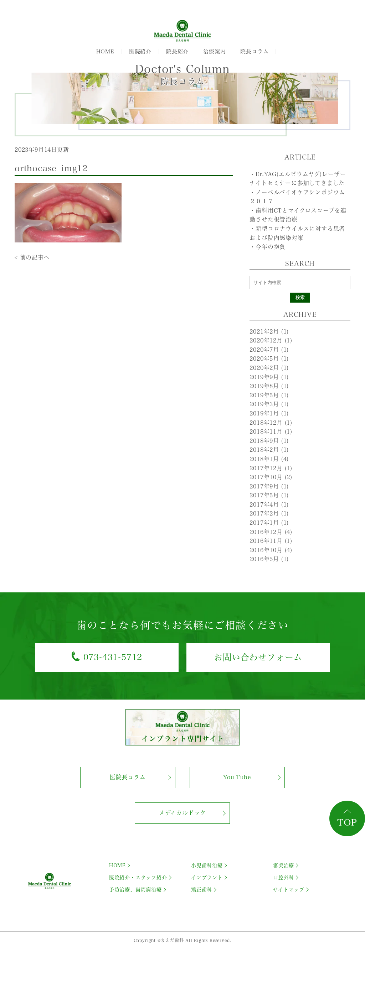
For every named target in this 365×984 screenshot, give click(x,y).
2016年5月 (269, 559)
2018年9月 (269, 441)
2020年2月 (269, 368)
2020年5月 (269, 358)
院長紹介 (177, 51)
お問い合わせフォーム (258, 657)
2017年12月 (271, 468)
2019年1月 (269, 413)
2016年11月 (271, 541)
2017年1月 (269, 522)
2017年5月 (269, 495)
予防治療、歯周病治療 (135, 889)
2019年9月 (269, 377)
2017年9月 (269, 486)
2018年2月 (269, 449)
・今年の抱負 (268, 247)
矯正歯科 (201, 889)
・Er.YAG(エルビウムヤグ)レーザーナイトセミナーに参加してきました (298, 178)
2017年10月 (271, 477)
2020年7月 (269, 349)
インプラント (207, 877)
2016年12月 (271, 532)
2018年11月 (271, 431)
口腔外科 (283, 877)
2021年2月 (269, 331)
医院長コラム (128, 777)
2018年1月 (269, 459)
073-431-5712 (113, 657)
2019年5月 (269, 395)
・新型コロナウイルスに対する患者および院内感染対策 (297, 233)
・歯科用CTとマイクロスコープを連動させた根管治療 (298, 215)
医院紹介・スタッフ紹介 (138, 877)
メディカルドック (182, 813)
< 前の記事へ (32, 257)
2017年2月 (269, 513)
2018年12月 (271, 422)
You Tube (237, 777)
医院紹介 (140, 51)
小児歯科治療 (207, 865)
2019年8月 (269, 386)
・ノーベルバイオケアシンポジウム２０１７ (297, 196)
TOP (347, 822)
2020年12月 (271, 340)
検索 (300, 297)
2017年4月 (269, 504)
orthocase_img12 (51, 168)
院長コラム (254, 51)
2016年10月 (271, 550)
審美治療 (283, 865)
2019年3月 (269, 404)
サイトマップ (288, 889)
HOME (105, 51)
